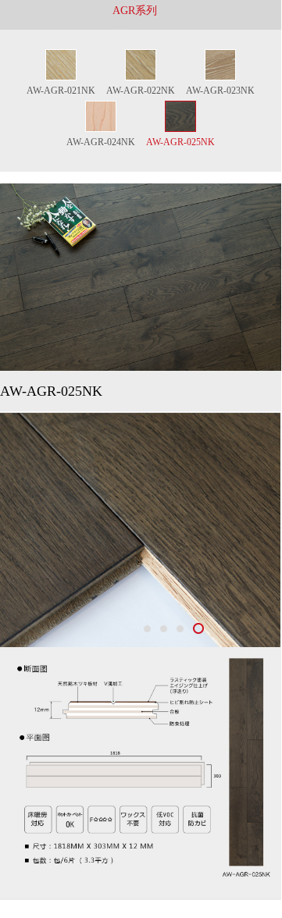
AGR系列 (134, 10)
